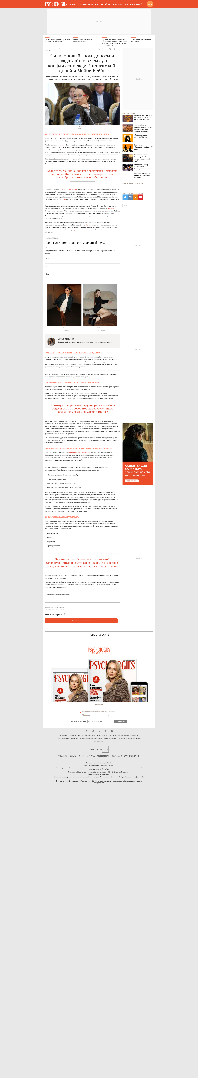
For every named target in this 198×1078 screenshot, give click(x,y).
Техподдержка (98, 742)
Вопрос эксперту (102, 735)
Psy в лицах (128, 4)
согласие (88, 711)
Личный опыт (106, 4)
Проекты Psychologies (133, 738)
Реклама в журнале (88, 735)
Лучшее (72, 4)
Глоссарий (138, 4)
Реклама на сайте (75, 735)
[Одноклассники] (105, 731)
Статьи (79, 4)
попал (63, 199)
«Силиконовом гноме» (68, 189)
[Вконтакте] (99, 731)
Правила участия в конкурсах (128, 735)
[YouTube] (111, 731)
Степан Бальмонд (53, 605)
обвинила (61, 145)
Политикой (86, 715)
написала (111, 208)
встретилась (76, 230)
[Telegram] (92, 731)
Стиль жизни (117, 4)
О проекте (63, 735)
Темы (96, 4)
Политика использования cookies (91, 738)
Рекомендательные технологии (114, 738)
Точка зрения (88, 4)
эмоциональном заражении (79, 452)
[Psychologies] (56, 4)
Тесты (150, 4)
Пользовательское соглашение (67, 738)
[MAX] (86, 731)
